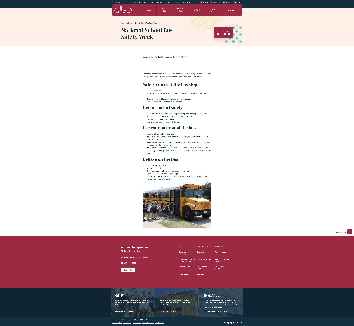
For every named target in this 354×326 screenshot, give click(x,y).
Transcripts (183, 274)
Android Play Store (225, 323)
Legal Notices (159, 323)
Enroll (177, 2)
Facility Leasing (220, 252)
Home (123, 23)
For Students (137, 2)
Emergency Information (201, 253)
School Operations (214, 10)
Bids (180, 246)
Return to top (341, 232)
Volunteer (200, 274)
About (149, 10)
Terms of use (127, 323)
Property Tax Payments (202, 268)
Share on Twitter (222, 34)
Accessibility (137, 323)
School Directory (185, 267)
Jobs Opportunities (204, 259)
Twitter (237, 323)
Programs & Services (179, 10)
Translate (229, 2)
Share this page (223, 31)
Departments (148, 2)
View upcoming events (167, 311)
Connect (247, 10)
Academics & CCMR (196, 10)
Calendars (231, 10)
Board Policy (219, 246)
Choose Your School (163, 10)
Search (239, 2)
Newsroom (159, 2)
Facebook (231, 323)
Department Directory (183, 253)
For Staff (126, 2)
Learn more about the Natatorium (216, 311)
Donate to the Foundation (124, 311)
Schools (205, 2)
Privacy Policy (117, 323)
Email (229, 34)
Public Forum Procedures (219, 268)
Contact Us (186, 2)
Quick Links (217, 2)
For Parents (116, 2)
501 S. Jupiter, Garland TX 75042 (136, 258)
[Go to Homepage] (123, 10)
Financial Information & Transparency (187, 260)
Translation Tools (148, 323)
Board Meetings (203, 246)
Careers (169, 2)
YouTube (241, 323)
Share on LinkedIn (225, 34)
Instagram (234, 323)
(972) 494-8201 (130, 263)
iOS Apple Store (228, 323)
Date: (145, 57)
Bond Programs (263, 10)
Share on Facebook (218, 34)
